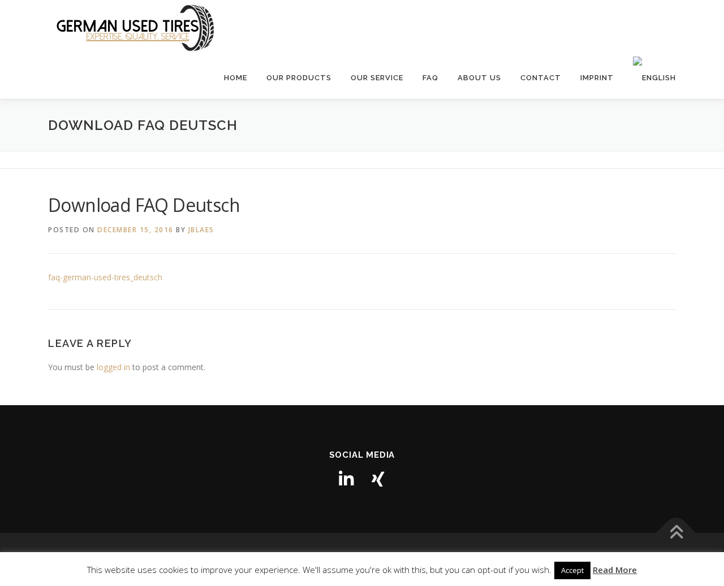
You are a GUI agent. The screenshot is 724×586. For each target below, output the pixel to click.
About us (479, 77)
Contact (540, 77)
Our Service (377, 77)
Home (235, 77)
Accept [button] (572, 570)
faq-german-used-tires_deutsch (105, 277)
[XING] (377, 479)
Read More (615, 569)
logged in (113, 367)
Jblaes (201, 230)
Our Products (298, 77)
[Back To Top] (676, 533)
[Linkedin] (346, 479)
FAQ (430, 77)
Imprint (597, 77)
